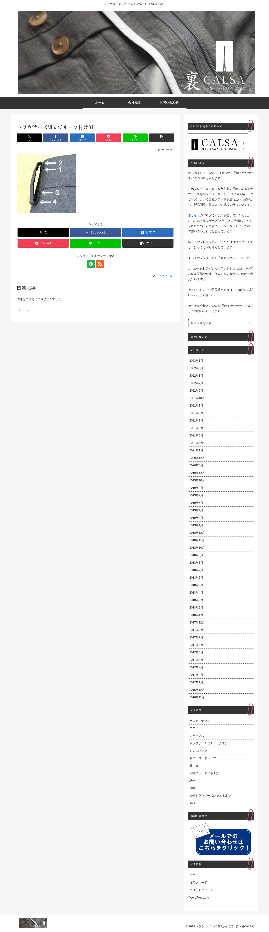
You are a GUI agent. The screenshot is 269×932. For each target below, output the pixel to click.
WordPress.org (199, 897)
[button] (161, 137)
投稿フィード (198, 882)
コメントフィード (201, 890)
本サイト (194, 215)
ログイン (195, 875)
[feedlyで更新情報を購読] (91, 264)
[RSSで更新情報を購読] (100, 264)
